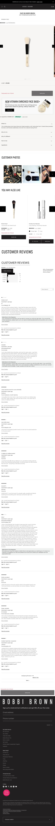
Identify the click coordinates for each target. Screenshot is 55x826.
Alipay (4, 765)
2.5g (41, 231)
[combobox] (27, 819)
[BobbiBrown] (27, 7)
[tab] (15, 262)
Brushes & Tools (5, 19)
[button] (2, 6)
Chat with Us (6, 754)
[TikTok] (13, 786)
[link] (52, 6)
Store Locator (6, 740)
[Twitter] (8, 786)
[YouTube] (16, 786)
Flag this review (5, 335)
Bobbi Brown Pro (7, 738)
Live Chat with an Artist (8, 775)
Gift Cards (5, 742)
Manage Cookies (6, 813)
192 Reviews (11, 22)
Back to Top (35, 677)
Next (53, 46)
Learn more (25, 116)
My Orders (5, 733)
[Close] (53, 1)
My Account (6, 731)
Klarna (4, 763)
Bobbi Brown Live (7, 780)
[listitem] (13, 220)
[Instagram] (3, 786)
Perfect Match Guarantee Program (11, 744)
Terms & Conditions (6, 809)
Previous (1, 46)
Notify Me (42, 93)
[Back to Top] (50, 822)
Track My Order (6, 735)
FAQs (4, 759)
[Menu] (2, 6)
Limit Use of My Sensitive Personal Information (12, 811)
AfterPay (5, 761)
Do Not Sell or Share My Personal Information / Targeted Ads (14, 810)
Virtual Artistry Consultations (10, 777)
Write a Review (7, 270)
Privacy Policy (5, 812)
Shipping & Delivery (8, 756)
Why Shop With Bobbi (8, 769)
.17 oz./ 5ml (34, 231)
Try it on (36, 241)
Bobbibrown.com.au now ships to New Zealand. (27, 1)
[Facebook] (6, 786)
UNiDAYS (5, 746)
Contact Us (5, 752)
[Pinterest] (11, 786)
